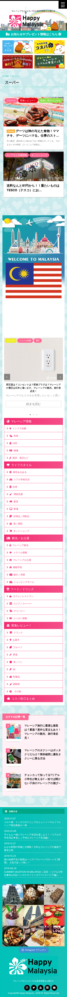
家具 (15, 501)
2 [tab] (33, 414)
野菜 (15, 654)
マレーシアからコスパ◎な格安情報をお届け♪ (33, 981)
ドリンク (17, 632)
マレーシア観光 (19, 545)
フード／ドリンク (21, 589)
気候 (15, 435)
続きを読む (33, 404)
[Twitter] (34, 988)
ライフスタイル (21, 465)
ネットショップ (20, 530)
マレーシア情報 (20, 421)
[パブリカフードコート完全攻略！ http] (12, 936)
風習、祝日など (19, 457)
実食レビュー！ (21, 625)
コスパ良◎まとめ (22, 698)
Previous (7, 377)
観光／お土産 (19, 538)
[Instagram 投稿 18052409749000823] (33, 936)
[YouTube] (40, 988)
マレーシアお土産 (21, 559)
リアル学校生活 (21, 479)
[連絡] (54, 988)
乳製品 (16, 676)
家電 (15, 508)
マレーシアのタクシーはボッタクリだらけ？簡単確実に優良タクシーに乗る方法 (42, 754)
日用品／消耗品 (20, 516)
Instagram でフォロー (35, 950)
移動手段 (17, 567)
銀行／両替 (18, 574)
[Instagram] (27, 988)
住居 (14, 486)
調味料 (16, 684)
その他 (17, 691)
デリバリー (18, 610)
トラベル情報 (19, 552)
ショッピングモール (23, 582)
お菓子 (15, 639)
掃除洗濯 (17, 494)
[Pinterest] (47, 988)
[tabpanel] (33, 374)
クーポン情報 (19, 618)
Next (60, 377)
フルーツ (17, 647)
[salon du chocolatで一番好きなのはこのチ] (33, 894)
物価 (15, 450)
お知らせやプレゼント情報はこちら (34, 34)
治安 (14, 443)
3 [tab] (36, 414)
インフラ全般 (18, 428)
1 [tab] (30, 414)
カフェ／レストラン (23, 596)
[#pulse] (54, 936)
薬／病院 (17, 523)
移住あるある (19, 472)
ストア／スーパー (22, 603)
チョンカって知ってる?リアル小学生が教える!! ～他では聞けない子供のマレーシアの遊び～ (42, 779)
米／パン (17, 662)
